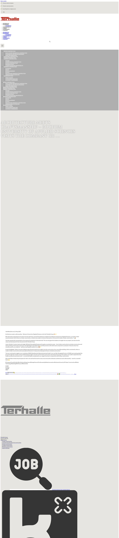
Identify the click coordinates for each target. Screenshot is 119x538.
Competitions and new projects (14, 65)
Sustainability (7, 26)
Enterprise (6, 24)
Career (5, 28)
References (6, 23)
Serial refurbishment (11, 55)
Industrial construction (11, 56)
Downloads (6, 29)
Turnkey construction (10, 58)
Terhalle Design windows (12, 74)
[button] (43, 367)
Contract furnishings (11, 80)
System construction (10, 57)
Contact (5, 30)
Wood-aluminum (10, 71)
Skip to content (3, 1)
